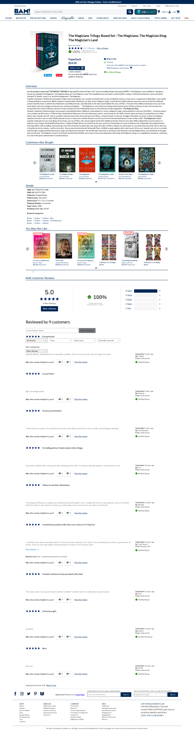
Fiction (37, 218)
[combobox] (84, 11)
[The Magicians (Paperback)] (87, 159)
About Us (73, 708)
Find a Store (74, 706)
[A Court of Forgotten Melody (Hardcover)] (86, 246)
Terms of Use (120, 728)
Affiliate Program (49, 708)
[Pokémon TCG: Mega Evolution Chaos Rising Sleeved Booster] (109, 247)
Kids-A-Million (24, 710)
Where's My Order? (109, 717)
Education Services (50, 713)
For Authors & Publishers (79, 713)
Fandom (22, 722)
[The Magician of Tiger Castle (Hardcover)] (147, 159)
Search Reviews (87, 330)
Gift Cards (147, 6)
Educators (122, 6)
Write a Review (102, 48)
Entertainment (24, 717)
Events (134, 6)
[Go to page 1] (96, 181)
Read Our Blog (75, 717)
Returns (105, 719)
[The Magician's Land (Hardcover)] (47, 160)
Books (29, 218)
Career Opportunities (78, 710)
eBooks (22, 708)
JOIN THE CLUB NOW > (152, 715)
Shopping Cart (107, 713)
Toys (21, 719)
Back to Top (51, 685)
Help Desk (105, 706)
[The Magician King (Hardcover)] (67, 160)
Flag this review (80, 362)
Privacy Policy (143, 728)
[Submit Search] (130, 12)
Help (158, 6)
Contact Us (74, 715)
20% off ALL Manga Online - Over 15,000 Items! (98, 2)
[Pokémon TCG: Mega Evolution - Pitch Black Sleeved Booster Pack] (153, 247)
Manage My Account (109, 708)
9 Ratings (91, 48)
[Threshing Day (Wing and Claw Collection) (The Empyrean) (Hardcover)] (131, 245)
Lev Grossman (75, 45)
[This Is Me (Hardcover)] (63, 246)
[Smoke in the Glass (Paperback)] (127, 159)
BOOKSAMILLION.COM (94, 728)
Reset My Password (109, 710)
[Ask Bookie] (145, 12)
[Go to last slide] (34, 162)
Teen (21, 713)
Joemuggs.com (109, 728)
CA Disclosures (131, 728)
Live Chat (80, 694)
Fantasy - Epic (48, 218)
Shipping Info (106, 715)
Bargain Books (24, 715)
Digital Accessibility (77, 719)
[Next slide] (159, 162)
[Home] (22, 12)
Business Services (49, 710)
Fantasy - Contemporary (52, 221)
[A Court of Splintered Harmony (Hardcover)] (42, 246)
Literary (46, 223)
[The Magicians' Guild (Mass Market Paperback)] (107, 159)
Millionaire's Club (172, 6)
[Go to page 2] (97, 181)
